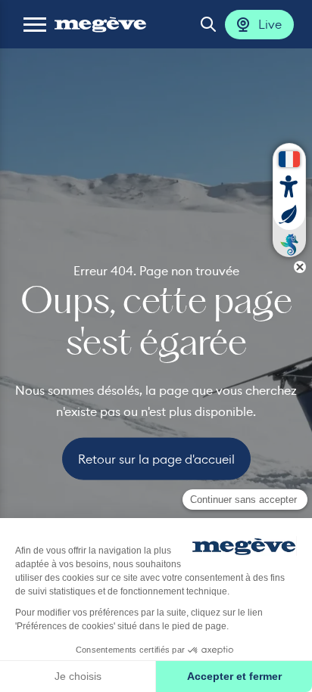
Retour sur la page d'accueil (156, 458)
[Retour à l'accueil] (100, 24)
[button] (34, 24)
